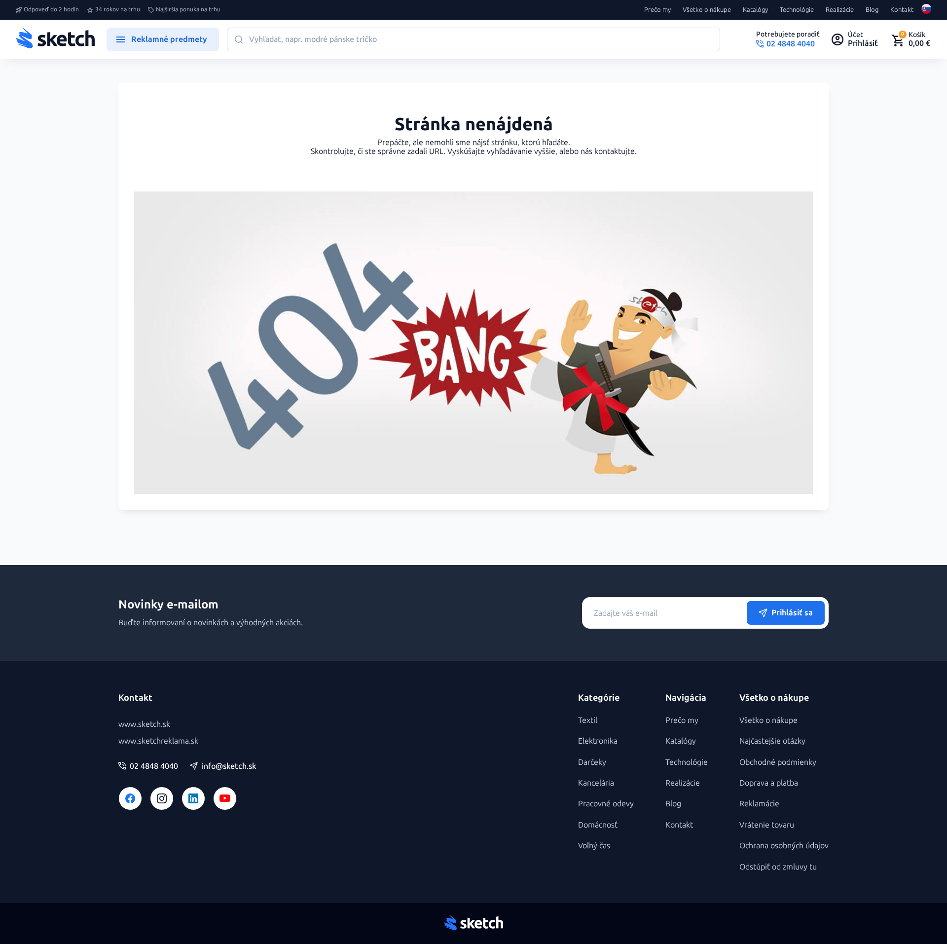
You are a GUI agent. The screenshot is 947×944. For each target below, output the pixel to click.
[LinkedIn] (193, 798)
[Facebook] (130, 798)
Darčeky (592, 762)
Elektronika (598, 741)
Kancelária (596, 783)
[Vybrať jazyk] (926, 10)
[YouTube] (225, 798)
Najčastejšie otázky (772, 741)
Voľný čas (594, 845)
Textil (587, 720)
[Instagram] (162, 798)
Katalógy (755, 9)
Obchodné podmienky (777, 762)
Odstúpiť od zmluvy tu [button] (778, 866)
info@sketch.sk (229, 766)
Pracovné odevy (606, 803)
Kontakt (901, 9)
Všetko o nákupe (707, 9)
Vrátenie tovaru (766, 825)
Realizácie (840, 9)
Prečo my (657, 9)
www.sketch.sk (144, 724)
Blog (872, 9)
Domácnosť (598, 825)
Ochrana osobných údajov (784, 845)
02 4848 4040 (154, 766)
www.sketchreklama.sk (158, 741)
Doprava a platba (768, 783)
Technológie (797, 9)
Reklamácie (759, 803)
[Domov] (55, 39)
